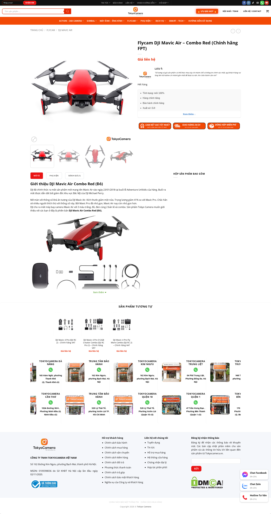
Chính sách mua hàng (116, 447)
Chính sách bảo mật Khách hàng (122, 477)
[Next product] (233, 31)
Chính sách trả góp (115, 472)
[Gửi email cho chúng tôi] (258, 3)
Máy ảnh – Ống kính (111, 20)
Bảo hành (118, 3)
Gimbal (91, 20)
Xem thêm (188, 114)
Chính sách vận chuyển (117, 452)
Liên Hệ (129, 3)
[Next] (127, 91)
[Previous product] (238, 31)
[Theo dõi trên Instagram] (249, 3)
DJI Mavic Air (65, 30)
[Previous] (36, 91)
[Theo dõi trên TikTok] (253, 3)
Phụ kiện (145, 20)
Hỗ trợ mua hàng (156, 452)
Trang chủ (36, 30)
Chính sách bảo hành (116, 442)
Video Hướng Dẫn (146, 3)
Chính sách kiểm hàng (116, 457)
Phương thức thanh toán (118, 467)
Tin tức (104, 3)
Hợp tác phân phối (157, 467)
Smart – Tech (176, 20)
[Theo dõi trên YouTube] (267, 3)
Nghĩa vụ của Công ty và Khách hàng (124, 482)
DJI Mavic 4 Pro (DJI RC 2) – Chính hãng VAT (65, 341)
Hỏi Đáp (163, 3)
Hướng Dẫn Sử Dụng (200, 20)
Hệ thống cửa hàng (157, 457)
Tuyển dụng (153, 442)
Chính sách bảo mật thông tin (124, 502)
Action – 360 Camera (70, 20)
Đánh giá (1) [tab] (74, 175)
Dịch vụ (160, 20)
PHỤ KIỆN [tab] (54, 175)
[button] (267, 11)
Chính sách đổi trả (114, 462)
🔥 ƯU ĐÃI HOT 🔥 (207, 11)
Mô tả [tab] (37, 175)
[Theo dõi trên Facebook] (244, 3)
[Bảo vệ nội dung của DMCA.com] (207, 482)
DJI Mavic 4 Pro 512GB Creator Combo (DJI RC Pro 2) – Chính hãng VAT (93, 344)
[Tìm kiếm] (67, 11)
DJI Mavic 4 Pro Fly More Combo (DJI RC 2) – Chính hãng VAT (121, 342)
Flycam (131, 20)
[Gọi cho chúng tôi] (262, 3)
